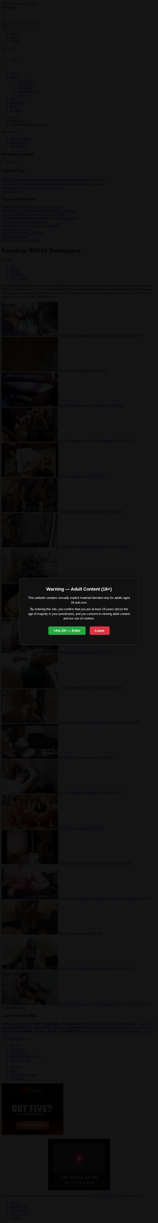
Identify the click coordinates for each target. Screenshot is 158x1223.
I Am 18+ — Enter (67, 630)
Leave (99, 630)
